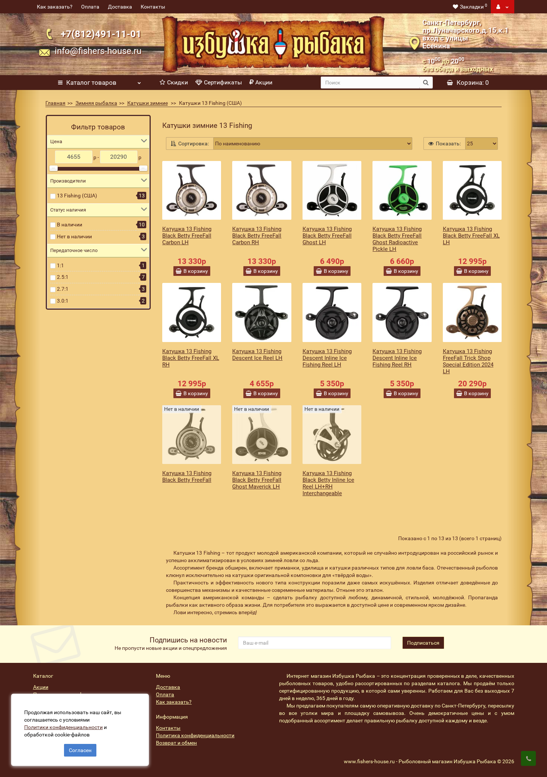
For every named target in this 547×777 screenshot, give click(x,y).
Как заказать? (55, 7)
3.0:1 (62, 301)
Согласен (80, 750)
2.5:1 (62, 277)
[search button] (425, 82)
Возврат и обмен (176, 743)
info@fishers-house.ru (98, 51)
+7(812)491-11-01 (101, 33)
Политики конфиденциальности (63, 727)
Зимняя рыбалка (96, 103)
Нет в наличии (74, 236)
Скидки (177, 82)
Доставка (120, 7)
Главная (55, 103)
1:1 (60, 265)
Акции (263, 82)
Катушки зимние (147, 103)
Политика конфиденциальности (195, 735)
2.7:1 (62, 289)
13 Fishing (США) (77, 196)
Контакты (153, 7)
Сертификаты (223, 82)
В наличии (69, 225)
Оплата (90, 7)
